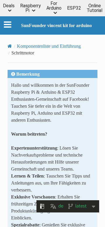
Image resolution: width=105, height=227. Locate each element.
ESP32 (74, 8)
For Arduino (54, 6)
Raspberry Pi (30, 8)
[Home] (10, 46)
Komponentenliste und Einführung (49, 46)
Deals (9, 5)
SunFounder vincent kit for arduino (56, 25)
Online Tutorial (94, 8)
